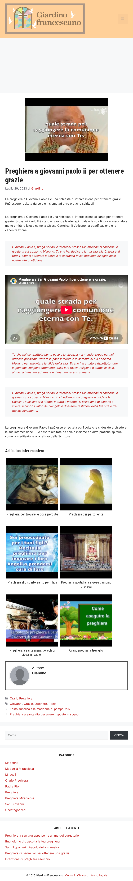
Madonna (11, 763)
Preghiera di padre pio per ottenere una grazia (37, 853)
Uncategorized (15, 810)
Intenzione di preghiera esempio (27, 859)
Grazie (28, 704)
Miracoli (10, 774)
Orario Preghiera (21, 698)
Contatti (70, 875)
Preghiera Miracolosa (19, 798)
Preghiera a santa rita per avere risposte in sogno (44, 714)
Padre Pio (12, 786)
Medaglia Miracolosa (19, 768)
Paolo (52, 704)
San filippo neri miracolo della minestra (32, 847)
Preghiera (12, 792)
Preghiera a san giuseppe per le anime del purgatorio (42, 835)
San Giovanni (14, 804)
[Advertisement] (66, 63)
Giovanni (16, 704)
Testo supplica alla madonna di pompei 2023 (41, 709)
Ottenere (41, 704)
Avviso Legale (98, 875)
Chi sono (82, 875)
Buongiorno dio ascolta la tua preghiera (32, 841)
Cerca (119, 735)
